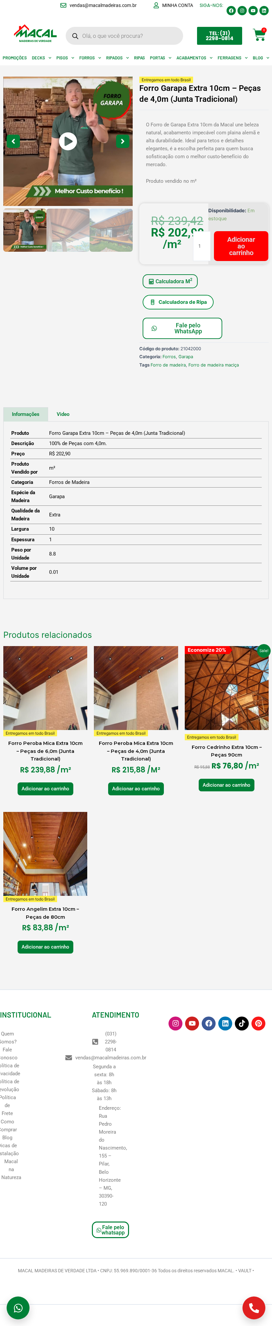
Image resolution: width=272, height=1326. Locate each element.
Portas (157, 57)
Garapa (185, 356)
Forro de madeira (168, 364)
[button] (68, 141)
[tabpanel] (136, 510)
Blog (258, 57)
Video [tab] (63, 414)
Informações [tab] (25, 414)
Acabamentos (191, 57)
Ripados (114, 57)
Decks (38, 57)
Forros (87, 57)
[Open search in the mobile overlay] (124, 36)
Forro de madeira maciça (213, 364)
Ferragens (229, 57)
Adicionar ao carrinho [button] (45, 789)
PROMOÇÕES (15, 57)
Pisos (62, 57)
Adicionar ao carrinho (241, 246)
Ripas (139, 57)
